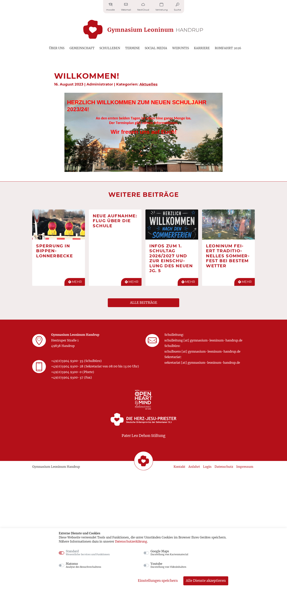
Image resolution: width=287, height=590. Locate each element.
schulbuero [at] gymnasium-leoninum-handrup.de (202, 351)
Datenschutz (224, 467)
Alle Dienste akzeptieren (206, 580)
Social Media (156, 48)
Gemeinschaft (82, 48)
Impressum (244, 467)
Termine (132, 48)
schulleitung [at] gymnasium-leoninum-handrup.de (203, 340)
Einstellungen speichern (158, 580)
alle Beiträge (143, 302)
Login (207, 467)
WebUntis (180, 48)
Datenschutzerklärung (131, 541)
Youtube (168, 565)
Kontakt (179, 467)
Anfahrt (194, 467)
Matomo (83, 565)
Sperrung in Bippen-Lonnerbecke (54, 250)
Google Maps (169, 553)
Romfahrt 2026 (228, 48)
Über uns (56, 48)
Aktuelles (148, 84)
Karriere (202, 48)
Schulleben (109, 48)
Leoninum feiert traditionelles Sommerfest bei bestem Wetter (227, 255)
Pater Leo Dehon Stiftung (143, 435)
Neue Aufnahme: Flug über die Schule (115, 220)
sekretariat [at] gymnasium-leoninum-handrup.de (202, 363)
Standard (88, 553)
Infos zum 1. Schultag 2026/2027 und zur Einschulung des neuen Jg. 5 (171, 258)
